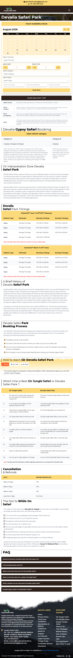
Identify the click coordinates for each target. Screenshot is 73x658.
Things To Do (43, 641)
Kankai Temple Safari (62, 623)
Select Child (36, 64)
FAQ (57, 639)
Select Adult (7, 64)
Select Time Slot (8, 57)
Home (40, 614)
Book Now (36, 90)
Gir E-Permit (42, 636)
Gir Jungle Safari (62, 617)
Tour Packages (61, 629)
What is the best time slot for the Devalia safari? (19, 571)
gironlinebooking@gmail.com (36, 2)
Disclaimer (42, 646)
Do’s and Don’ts (62, 641)
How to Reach (61, 634)
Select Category (8, 71)
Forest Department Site (50, 650)
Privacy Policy (43, 617)
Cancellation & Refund (43, 625)
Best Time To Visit (63, 644)
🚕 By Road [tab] (24, 364)
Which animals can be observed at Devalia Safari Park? (21, 583)
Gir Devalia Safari (62, 619)
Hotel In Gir (60, 626)
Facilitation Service (45, 643)
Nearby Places (61, 631)
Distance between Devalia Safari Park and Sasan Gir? (21, 559)
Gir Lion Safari (16, 656)
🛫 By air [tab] (5, 364)
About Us (41, 631)
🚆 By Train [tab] (14, 364)
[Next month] (68, 29)
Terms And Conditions (42, 620)
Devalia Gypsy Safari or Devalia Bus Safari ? (17, 589)
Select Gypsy (7, 77)
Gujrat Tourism (43, 639)
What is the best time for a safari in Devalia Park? (19, 577)
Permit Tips (60, 636)
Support (41, 634)
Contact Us (42, 629)
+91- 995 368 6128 (36, 4)
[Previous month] (65, 29)
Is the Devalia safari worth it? (13, 565)
